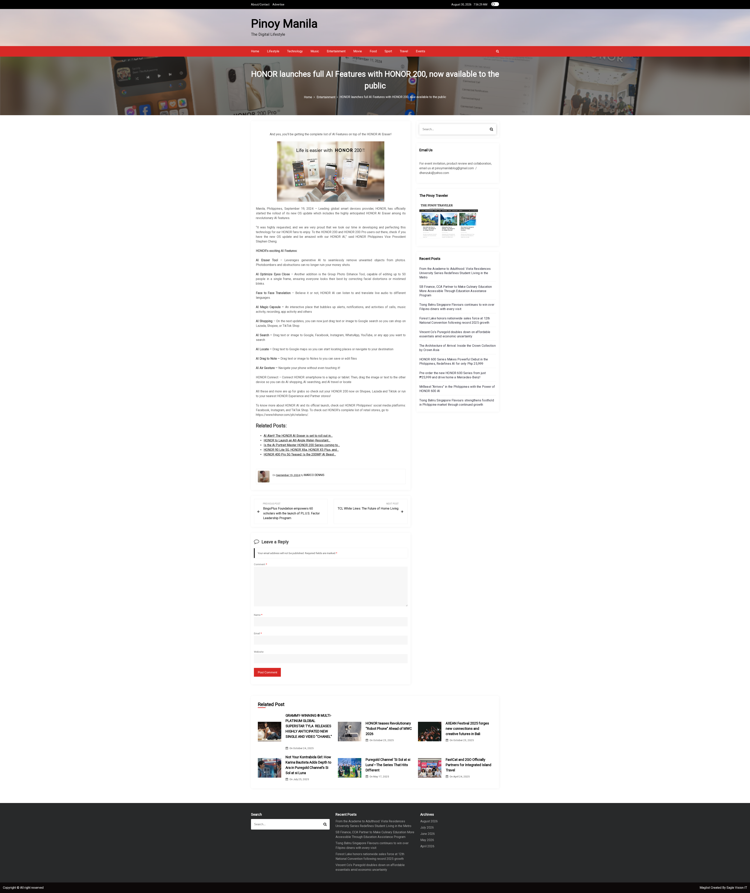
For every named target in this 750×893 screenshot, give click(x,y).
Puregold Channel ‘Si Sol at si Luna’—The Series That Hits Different (388, 765)
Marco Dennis (314, 475)
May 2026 (427, 840)
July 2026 (427, 827)
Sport (388, 51)
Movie (357, 51)
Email (258, 633)
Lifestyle (273, 51)
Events (420, 51)
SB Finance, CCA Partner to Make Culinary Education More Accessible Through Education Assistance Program (455, 291)
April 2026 (427, 846)
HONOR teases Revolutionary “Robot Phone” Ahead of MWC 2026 (389, 728)
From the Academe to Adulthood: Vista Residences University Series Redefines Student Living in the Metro (455, 273)
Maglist (705, 887)
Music (315, 51)
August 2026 (429, 821)
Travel (404, 51)
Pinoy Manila (284, 23)
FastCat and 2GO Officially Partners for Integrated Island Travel (468, 765)
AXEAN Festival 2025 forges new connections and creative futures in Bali (467, 728)
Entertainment (336, 51)
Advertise (278, 4)
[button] (497, 51)
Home (255, 51)
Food (373, 51)
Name (258, 614)
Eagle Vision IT (737, 887)
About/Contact (260, 4)
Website (258, 651)
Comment (260, 564)
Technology (295, 51)
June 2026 (427, 834)
